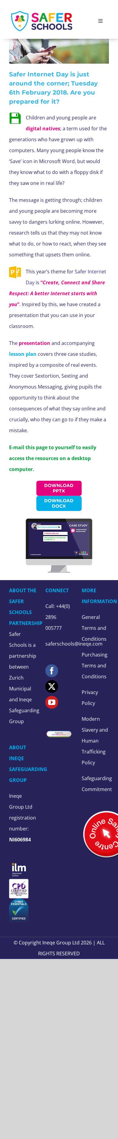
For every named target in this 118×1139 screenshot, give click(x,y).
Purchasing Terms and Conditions (94, 665)
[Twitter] (51, 686)
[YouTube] (51, 702)
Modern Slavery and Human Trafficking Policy (95, 741)
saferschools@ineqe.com (74, 643)
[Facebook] (51, 670)
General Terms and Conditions (94, 628)
